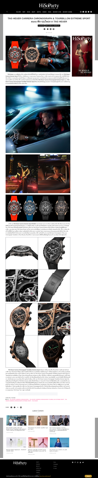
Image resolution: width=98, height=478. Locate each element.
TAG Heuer (35, 400)
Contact (55, 466)
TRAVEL (49, 12)
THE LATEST (18, 12)
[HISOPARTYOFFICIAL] (82, 56)
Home (54, 462)
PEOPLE (28, 12)
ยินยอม (88, 476)
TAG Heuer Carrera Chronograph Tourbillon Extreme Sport (46, 399)
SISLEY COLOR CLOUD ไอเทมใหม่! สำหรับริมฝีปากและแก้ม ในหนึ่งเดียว (37, 451)
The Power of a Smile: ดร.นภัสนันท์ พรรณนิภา (58, 450)
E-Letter (55, 468)
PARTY (24, 12)
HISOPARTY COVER (57, 12)
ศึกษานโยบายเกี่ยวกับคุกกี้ (45, 476)
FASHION (44, 12)
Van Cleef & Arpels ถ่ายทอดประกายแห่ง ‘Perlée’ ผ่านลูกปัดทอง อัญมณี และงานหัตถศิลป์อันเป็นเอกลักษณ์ (59, 429)
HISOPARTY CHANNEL (67, 12)
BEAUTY (33, 12)
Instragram (55, 464)
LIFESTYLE (39, 12)
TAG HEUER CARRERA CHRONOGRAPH (19, 399)
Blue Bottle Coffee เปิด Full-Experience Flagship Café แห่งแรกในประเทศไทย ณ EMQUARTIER (16, 429)
